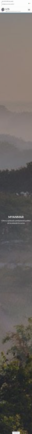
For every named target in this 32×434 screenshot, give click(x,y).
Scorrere (16, 433)
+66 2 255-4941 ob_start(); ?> (7, 2)
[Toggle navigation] (29, 9)
